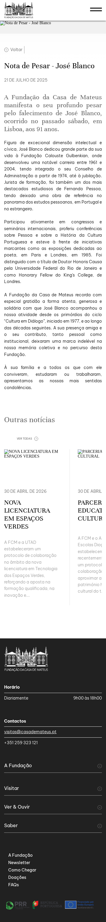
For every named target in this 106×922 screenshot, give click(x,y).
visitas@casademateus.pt (30, 731)
